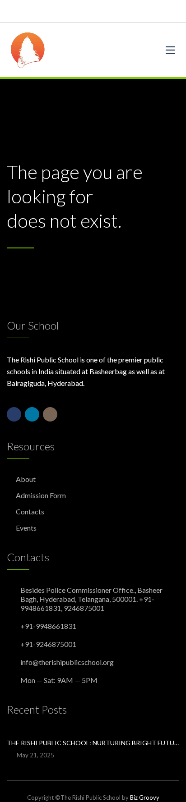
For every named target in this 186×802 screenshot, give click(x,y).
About (26, 479)
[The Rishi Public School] (79, 50)
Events (26, 527)
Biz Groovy (144, 797)
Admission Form (41, 495)
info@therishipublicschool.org (67, 662)
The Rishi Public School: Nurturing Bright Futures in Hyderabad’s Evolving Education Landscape (93, 743)
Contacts (30, 511)
